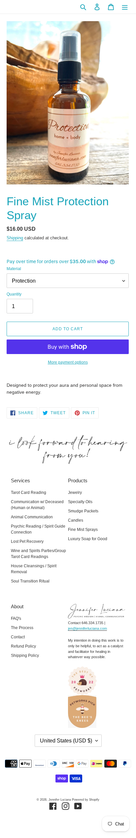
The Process (22, 627)
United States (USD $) (66, 740)
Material (14, 268)
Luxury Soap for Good (87, 539)
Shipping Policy (25, 655)
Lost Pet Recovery (27, 541)
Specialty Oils (80, 501)
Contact (18, 637)
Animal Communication (32, 517)
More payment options (68, 362)
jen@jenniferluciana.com (87, 628)
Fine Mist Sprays (83, 529)
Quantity (14, 294)
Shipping (15, 237)
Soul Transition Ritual (30, 581)
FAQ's (16, 618)
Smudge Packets (83, 511)
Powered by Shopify (85, 799)
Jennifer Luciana (60, 799)
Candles (75, 520)
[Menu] (125, 7)
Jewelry (75, 492)
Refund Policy (23, 646)
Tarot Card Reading (28, 492)
